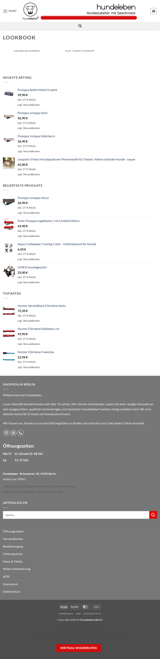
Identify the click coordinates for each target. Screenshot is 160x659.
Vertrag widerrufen (78, 648)
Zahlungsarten (13, 554)
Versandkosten (31, 104)
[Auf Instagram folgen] (6, 433)
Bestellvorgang (13, 546)
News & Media (12, 561)
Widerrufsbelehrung (16, 569)
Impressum (10, 584)
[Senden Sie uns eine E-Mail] (13, 433)
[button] (10, 11)
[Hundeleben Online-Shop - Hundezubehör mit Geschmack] (80, 11)
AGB (6, 576)
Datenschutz (11, 591)
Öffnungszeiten (13, 531)
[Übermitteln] (153, 515)
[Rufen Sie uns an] (20, 433)
